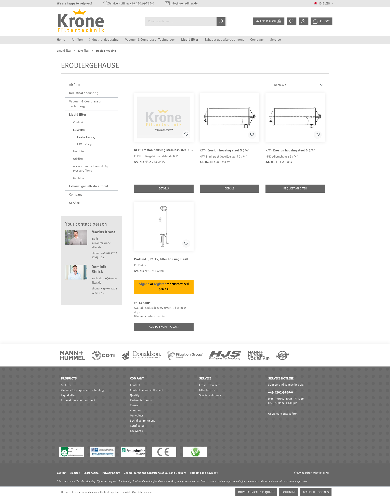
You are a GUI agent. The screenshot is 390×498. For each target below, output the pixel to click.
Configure (289, 492)
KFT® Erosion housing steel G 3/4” (290, 150)
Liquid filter (77, 114)
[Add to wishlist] (186, 134)
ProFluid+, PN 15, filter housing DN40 (161, 259)
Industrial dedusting (83, 93)
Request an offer (295, 188)
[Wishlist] (292, 21)
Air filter (74, 85)
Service (74, 203)
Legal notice (91, 473)
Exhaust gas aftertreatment (88, 186)
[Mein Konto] (304, 21)
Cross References (209, 385)
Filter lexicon (207, 390)
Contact (135, 385)
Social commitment (142, 420)
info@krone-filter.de (184, 3)
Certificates (137, 425)
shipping (90, 481)
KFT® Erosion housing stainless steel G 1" (164, 150)
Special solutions (210, 395)
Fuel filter (79, 151)
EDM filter (79, 130)
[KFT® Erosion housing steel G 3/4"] (229, 118)
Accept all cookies (316, 492)
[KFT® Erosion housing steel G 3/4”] (295, 118)
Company (75, 194)
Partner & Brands (141, 400)
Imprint (75, 473)
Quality (134, 395)
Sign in (144, 284)
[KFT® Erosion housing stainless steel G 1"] (163, 117)
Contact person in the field (146, 390)
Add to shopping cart (164, 326)
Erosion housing (86, 137)
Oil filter (78, 159)
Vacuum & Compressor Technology (85, 104)
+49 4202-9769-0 (142, 3)
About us (135, 410)
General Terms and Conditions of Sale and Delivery (155, 473)
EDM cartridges (85, 144)
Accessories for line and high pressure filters (91, 168)
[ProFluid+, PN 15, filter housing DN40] (163, 226)
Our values (137, 415)
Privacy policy (111, 473)
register (160, 284)
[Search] (221, 21)
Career (134, 405)
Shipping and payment (204, 473)
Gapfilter (78, 178)
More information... (142, 492)
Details (164, 188)
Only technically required (256, 492)
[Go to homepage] (84, 20)
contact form (289, 413)
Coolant (78, 122)
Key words (136, 430)
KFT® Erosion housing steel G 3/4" (224, 150)
